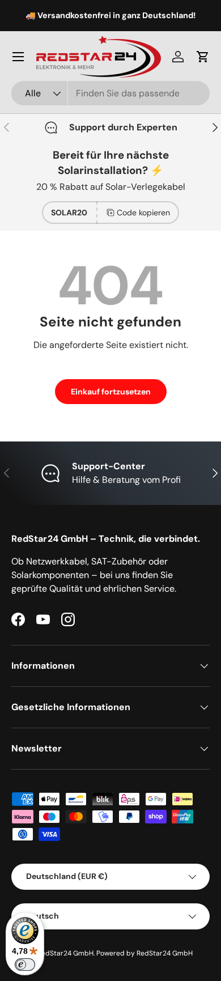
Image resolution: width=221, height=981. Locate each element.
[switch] (25, 964)
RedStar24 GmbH (65, 953)
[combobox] (110, 93)
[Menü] (18, 56)
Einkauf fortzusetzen (111, 392)
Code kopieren (143, 212)
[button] (202, 56)
